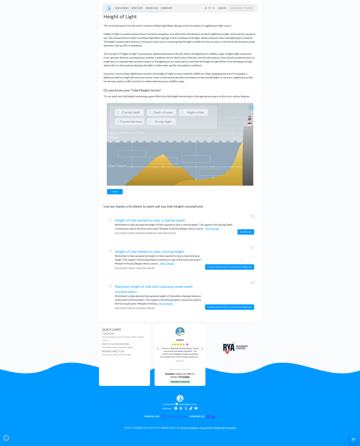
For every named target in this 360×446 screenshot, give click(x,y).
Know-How (152, 8)
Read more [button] (159, 361)
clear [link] (142, 57)
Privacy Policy (206, 428)
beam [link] (238, 37)
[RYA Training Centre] (235, 347)
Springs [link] (165, 37)
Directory (137, 8)
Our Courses (122, 8)
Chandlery (166, 8)
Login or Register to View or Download (230, 267)
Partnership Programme (225, 428)
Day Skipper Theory (125, 233)
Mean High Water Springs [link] (168, 25)
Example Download (146, 233)
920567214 (237, 364)
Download (246, 232)
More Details (212, 228)
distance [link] (121, 25)
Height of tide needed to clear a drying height (149, 251)
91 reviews (184, 376)
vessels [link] (249, 34)
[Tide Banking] (202, 416)
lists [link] (113, 61)
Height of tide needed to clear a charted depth (150, 220)
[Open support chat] (353, 439)
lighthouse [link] (211, 25)
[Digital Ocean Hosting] (166, 416)
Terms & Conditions (189, 428)
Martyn (159, 339)
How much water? (166, 233)
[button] (202, 348)
